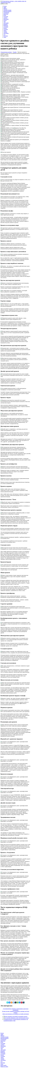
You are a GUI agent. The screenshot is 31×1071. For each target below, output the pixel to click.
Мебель (5, 8)
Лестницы (6, 33)
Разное (5, 28)
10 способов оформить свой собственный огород (17, 1018)
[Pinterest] (21, 1002)
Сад (4, 34)
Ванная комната (7, 11)
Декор (4, 30)
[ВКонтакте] (9, 1002)
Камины (5, 24)
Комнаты (5, 25)
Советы (5, 17)
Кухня (4, 6)
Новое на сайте (4, 1066)
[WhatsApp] (17, 1002)
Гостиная (5, 16)
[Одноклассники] (11, 1002)
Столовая (5, 26)
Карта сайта (3, 1065)
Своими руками (7, 10)
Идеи (4, 15)
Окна (4, 37)
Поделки (5, 35)
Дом (4, 21)
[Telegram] (13, 1002)
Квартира (5, 14)
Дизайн (5, 32)
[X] (15, 1002)
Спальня (5, 29)
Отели (5, 20)
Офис (4, 7)
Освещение (6, 12)
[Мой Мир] (19, 1002)
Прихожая (5, 19)
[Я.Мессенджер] (7, 1002)
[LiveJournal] (23, 1002)
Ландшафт (6, 23)
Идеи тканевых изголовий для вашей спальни (16, 1016)
